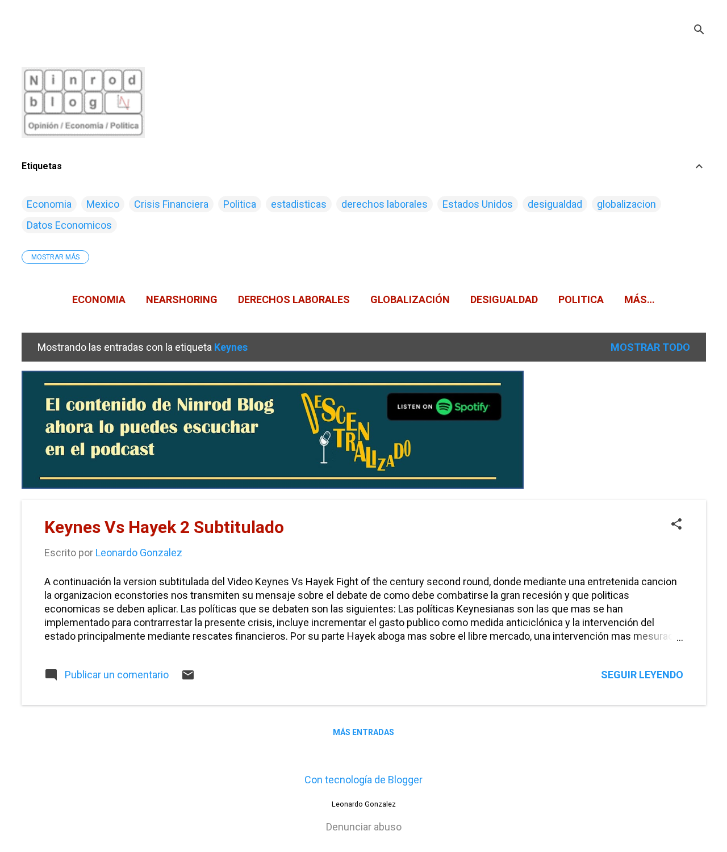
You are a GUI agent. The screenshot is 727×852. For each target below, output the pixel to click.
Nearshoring (182, 299)
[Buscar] (699, 31)
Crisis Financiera (171, 204)
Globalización (410, 299)
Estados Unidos (477, 204)
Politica (239, 204)
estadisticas (299, 204)
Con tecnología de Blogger (363, 780)
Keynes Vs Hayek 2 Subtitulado (164, 527)
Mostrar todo (650, 347)
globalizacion (626, 204)
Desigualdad (504, 299)
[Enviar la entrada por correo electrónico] (188, 678)
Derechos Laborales (294, 299)
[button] (676, 525)
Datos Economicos (69, 225)
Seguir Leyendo (642, 675)
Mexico (102, 204)
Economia (49, 204)
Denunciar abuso (364, 827)
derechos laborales (384, 204)
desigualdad (555, 204)
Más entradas (363, 732)
